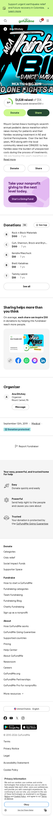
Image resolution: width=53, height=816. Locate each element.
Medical (36, 423)
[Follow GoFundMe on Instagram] (23, 718)
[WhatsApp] (26, 360)
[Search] (5, 21)
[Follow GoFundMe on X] (17, 718)
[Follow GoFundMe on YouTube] (11, 718)
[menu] (48, 21)
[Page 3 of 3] (29, 88)
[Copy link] (10, 360)
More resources (12, 693)
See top (43, 225)
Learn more (14, 11)
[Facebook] (18, 360)
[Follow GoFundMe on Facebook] (5, 718)
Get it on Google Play (12, 727)
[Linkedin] (43, 360)
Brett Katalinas (20, 263)
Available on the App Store (29, 727)
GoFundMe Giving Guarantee (32, 523)
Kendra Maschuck (21, 253)
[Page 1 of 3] (24, 88)
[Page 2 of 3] (27, 88)
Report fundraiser (29, 446)
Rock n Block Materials (24, 232)
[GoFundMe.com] (26, 20)
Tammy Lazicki (19, 274)
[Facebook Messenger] (35, 360)
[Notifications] (41, 21)
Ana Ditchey (18, 394)
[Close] (48, 8)
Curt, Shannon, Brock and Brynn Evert (29, 243)
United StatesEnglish (28, 709)
